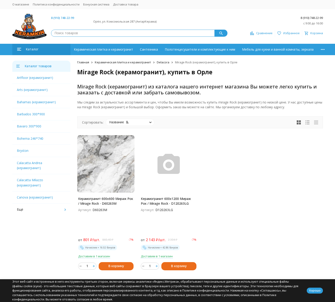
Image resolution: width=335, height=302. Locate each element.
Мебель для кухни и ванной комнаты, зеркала (278, 49)
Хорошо (315, 290)
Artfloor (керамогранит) (35, 77)
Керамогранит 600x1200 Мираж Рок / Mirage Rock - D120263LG (166, 201)
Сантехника (149, 49)
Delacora (163, 62)
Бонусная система (96, 4)
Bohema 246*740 (30, 138)
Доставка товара (125, 4)
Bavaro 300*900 (29, 126)
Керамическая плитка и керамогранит (103, 49)
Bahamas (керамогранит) (36, 102)
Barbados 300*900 (31, 114)
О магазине (20, 4)
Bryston (22, 150)
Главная (83, 62)
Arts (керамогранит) (32, 90)
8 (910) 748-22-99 (62, 18)
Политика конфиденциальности (56, 4)
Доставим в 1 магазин (94, 256)
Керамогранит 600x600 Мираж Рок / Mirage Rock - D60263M (105, 201)
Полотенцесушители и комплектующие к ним (200, 49)
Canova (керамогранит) (35, 197)
